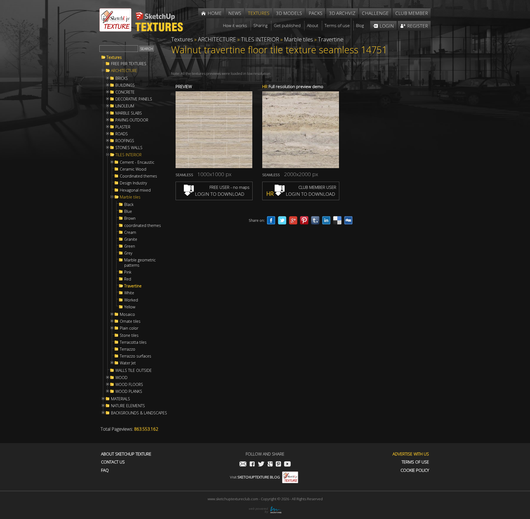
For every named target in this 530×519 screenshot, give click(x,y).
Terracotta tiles (133, 342)
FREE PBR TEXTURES (128, 63)
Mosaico (127, 314)
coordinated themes (142, 225)
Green (129, 246)
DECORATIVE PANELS (133, 99)
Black (129, 204)
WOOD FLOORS (129, 384)
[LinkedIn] (326, 220)
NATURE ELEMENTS (128, 405)
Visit (255, 477)
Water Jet (128, 363)
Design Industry (133, 183)
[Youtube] (287, 464)
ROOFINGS (124, 140)
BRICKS (121, 78)
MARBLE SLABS (128, 113)
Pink (127, 272)
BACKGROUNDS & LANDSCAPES (139, 413)
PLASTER (122, 127)
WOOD (121, 377)
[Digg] (348, 220)
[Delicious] (337, 220)
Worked (131, 300)
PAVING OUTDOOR (131, 120)
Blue (128, 211)
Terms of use (415, 462)
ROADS (121, 133)
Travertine (133, 286)
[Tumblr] (315, 220)
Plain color (129, 328)
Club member (411, 13)
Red (127, 279)
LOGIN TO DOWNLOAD (219, 194)
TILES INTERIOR (128, 154)
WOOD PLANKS (128, 391)
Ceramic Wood (133, 169)
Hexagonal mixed (135, 190)
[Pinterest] (304, 220)
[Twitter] (282, 220)
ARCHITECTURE (124, 70)
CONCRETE (125, 92)
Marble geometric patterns (140, 263)
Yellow (129, 306)
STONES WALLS (128, 147)
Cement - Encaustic (137, 162)
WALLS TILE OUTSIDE (133, 370)
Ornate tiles (130, 321)
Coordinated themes (138, 176)
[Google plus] (293, 220)
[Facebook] (271, 220)
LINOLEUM (124, 106)
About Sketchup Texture (126, 454)
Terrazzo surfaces (135, 356)
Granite (130, 239)
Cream (130, 232)
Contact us (113, 462)
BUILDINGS (125, 85)
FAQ (105, 470)
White (129, 292)
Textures (114, 57)
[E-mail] (243, 464)
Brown (130, 218)
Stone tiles (129, 335)
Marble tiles (130, 197)
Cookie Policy (415, 470)
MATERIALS (120, 398)
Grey (128, 253)
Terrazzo (127, 349)
